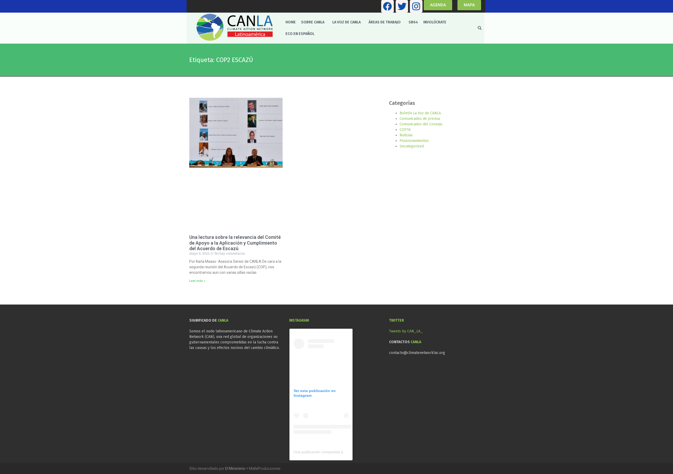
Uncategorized (412, 146)
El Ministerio (235, 468)
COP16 (405, 129)
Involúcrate (434, 22)
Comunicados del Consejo (421, 124)
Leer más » (197, 281)
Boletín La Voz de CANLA (420, 113)
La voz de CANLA (346, 22)
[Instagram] (416, 6)
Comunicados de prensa (420, 118)
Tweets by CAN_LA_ (406, 331)
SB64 (413, 22)
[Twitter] (402, 6)
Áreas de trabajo (385, 22)
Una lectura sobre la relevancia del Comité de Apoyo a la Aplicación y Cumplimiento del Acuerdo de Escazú (235, 242)
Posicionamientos (414, 140)
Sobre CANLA (312, 22)
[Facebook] (387, 6)
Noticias (406, 135)
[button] (314, 22)
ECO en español (299, 34)
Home (290, 22)
